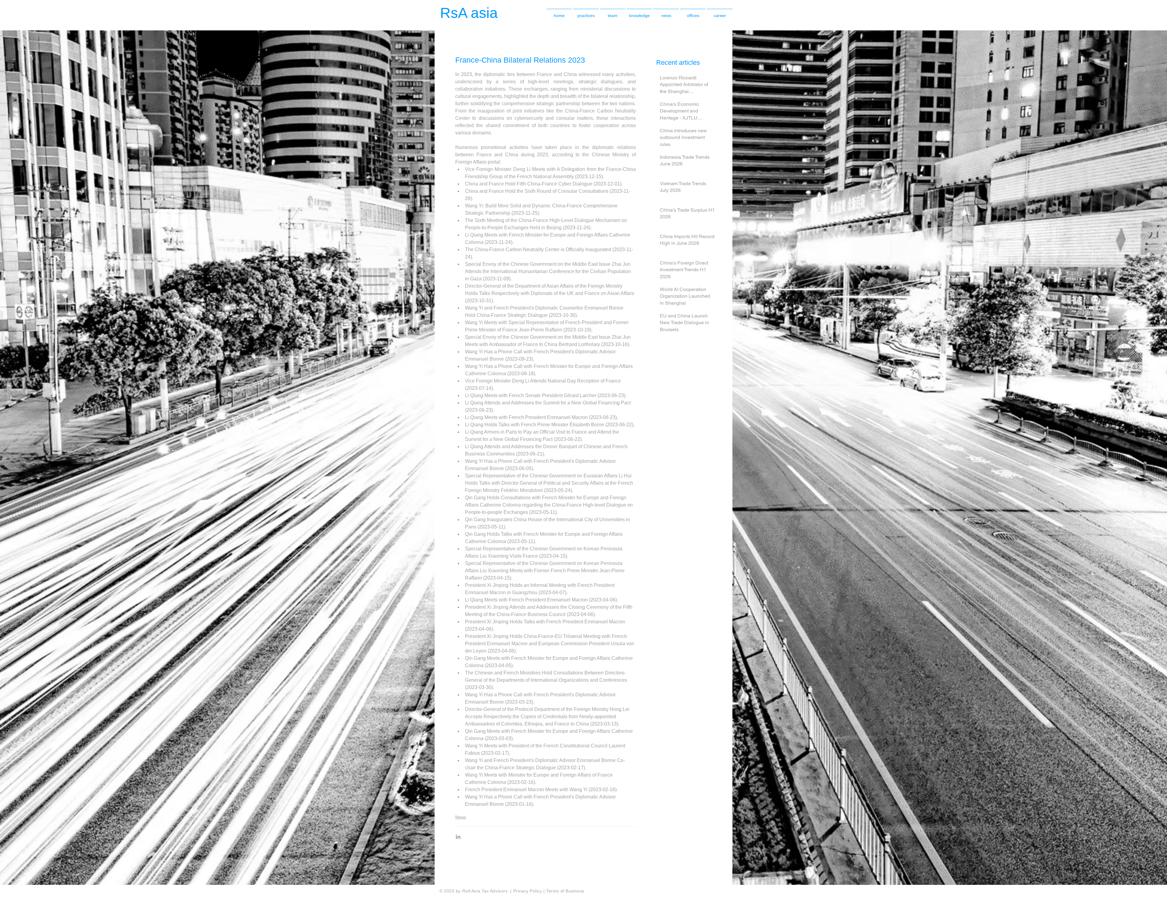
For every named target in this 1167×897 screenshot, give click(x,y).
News (460, 817)
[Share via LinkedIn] (458, 837)
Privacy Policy (528, 890)
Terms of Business (565, 890)
